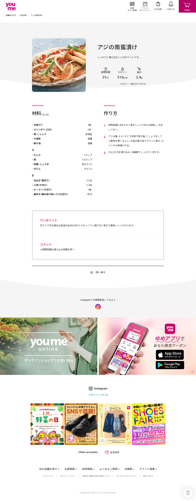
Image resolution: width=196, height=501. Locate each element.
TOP (188, 493)
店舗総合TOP (11, 15)
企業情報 (69, 469)
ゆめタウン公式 (97, 394)
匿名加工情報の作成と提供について (96, 476)
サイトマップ (48, 476)
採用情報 (87, 469)
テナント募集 (147, 469)
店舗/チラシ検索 (132, 6)
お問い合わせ (148, 476)
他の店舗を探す (48, 469)
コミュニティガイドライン (126, 476)
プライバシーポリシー (68, 476)
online (187, 6)
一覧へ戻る (99, 272)
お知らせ (170, 6)
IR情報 (128, 469)
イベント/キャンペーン (145, 6)
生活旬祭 (158, 6)
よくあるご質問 (108, 469)
